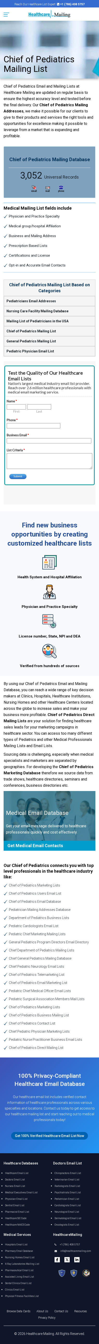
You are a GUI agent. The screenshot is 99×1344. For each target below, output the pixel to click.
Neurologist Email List (67, 1212)
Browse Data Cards (19, 1311)
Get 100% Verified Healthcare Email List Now (49, 1136)
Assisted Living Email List (19, 1276)
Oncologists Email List (67, 1224)
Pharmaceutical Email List (19, 1270)
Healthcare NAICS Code (17, 1224)
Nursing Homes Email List (19, 1257)
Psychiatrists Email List (68, 1192)
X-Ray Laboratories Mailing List (22, 1264)
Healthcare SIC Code (15, 1218)
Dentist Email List (14, 1205)
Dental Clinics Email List (18, 1283)
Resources (80, 1311)
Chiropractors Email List (68, 1173)
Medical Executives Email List (21, 1192)
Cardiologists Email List (68, 1205)
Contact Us (61, 1311)
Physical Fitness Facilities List (22, 1296)
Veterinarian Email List (67, 1179)
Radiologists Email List (67, 1186)
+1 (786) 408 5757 (69, 1244)
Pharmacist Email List (17, 1212)
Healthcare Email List (16, 1173)
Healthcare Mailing (40, 1334)
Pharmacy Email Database (19, 1251)
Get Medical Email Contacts (35, 845)
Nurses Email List (15, 1186)
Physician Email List (16, 1199)
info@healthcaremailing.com (75, 1251)
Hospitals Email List (16, 1244)
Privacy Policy (47, 1317)
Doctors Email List (15, 1179)
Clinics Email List (14, 1289)
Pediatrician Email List (67, 1199)
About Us (42, 1311)
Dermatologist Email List (68, 1218)
